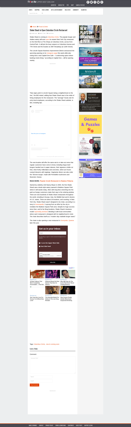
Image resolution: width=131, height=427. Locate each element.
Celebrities (84, 10)
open (47, 39)
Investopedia (39, 204)
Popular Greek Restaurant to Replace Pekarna (56, 181)
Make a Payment (33, 425)
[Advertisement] (52, 76)
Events (30, 10)
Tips (68, 5)
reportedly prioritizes (41, 211)
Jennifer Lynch (34, 33)
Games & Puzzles (80, 5)
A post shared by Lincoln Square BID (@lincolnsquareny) (50, 156)
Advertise (53, 5)
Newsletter (61, 5)
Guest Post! (79, 425)
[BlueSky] (98, 2)
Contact (41, 425)
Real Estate (68, 10)
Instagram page (52, 53)
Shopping (37, 10)
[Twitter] (91, 2)
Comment (33, 354)
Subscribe (52, 262)
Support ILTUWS (88, 425)
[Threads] (101, 2)
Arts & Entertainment (56, 10)
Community (76, 10)
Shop (72, 5)
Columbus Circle (53, 37)
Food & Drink (45, 10)
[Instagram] (95, 2)
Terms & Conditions (60, 425)
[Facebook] (88, 2)
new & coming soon (52, 344)
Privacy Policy (49, 425)
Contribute (71, 425)
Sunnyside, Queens (67, 220)
